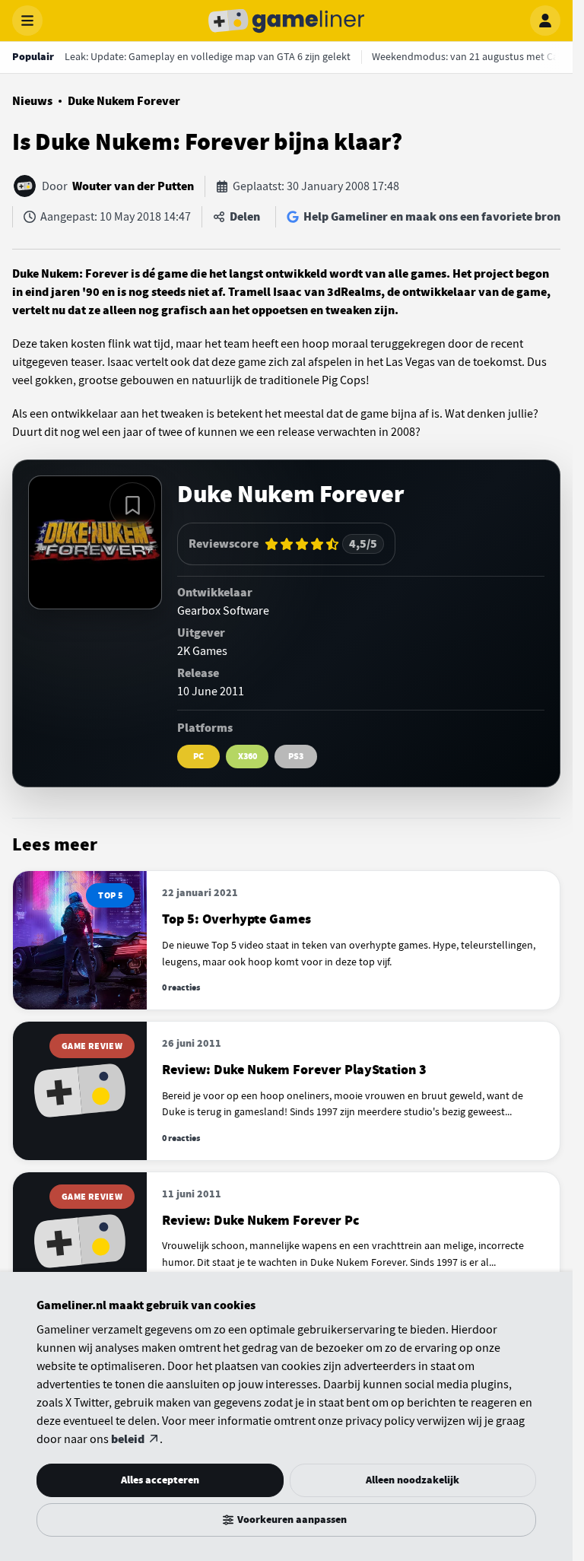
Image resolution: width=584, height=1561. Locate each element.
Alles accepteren (160, 1480)
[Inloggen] (545, 20)
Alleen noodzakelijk (412, 1480)
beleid (127, 1439)
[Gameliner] (286, 20)
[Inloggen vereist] (132, 505)
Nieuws (32, 101)
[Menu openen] (27, 20)
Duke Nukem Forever (124, 101)
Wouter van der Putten (133, 186)
